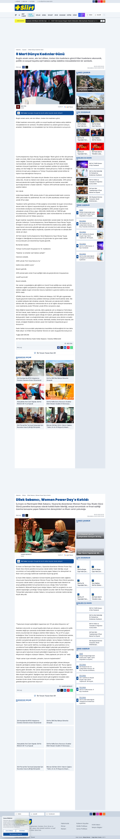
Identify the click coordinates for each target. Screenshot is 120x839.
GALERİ (99, 15)
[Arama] (104, 15)
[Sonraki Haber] (104, 21)
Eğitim (69, 15)
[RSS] (104, 1)
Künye (18, 1)
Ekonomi (62, 15)
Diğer (75, 15)
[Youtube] (101, 1)
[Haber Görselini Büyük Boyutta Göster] (45, 87)
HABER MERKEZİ (26, 555)
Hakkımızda (65, 823)
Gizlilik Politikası (81, 826)
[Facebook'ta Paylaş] (23, 67)
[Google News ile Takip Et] (68, 106)
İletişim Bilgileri (97, 827)
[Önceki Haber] (101, 21)
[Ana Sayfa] (19, 15)
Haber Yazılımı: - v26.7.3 (90, 837)
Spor (56, 15)
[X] (96, 1)
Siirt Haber (24, 15)
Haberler (18, 49)
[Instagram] (99, 1)
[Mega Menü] (16, 15)
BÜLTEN (23, 107)
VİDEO (90, 15)
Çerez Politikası (81, 829)
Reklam (25, 1)
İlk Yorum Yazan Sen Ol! (46, 353)
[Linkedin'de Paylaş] (65, 347)
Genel (44, 15)
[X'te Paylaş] (26, 67)
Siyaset (50, 15)
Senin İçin (82, 14)
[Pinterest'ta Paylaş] (68, 347)
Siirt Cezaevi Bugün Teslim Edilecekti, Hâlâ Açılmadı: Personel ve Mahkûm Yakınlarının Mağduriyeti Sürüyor (62, 21)
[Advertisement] (60, 35)
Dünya (24, 495)
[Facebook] (94, 1)
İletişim (32, 1)
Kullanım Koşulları (82, 823)
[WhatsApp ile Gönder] (71, 347)
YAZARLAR (51, 814)
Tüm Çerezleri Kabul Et (15, 834)
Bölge (38, 15)
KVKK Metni (96, 825)
